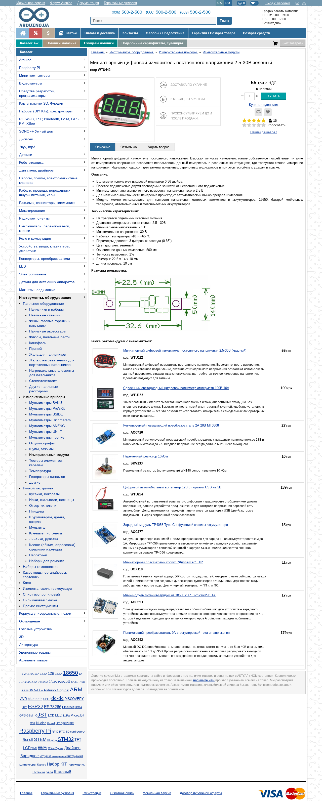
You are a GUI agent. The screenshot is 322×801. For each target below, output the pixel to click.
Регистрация (92, 793)
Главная (26, 793)
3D (21, 637)
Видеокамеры (30, 83)
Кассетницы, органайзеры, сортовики (45, 574)
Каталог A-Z (29, 43)
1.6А (31, 673)
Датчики (25, 155)
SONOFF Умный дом (36, 131)
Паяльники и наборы (46, 309)
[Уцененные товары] (48, 33)
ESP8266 (52, 707)
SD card (71, 731)
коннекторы (27, 764)
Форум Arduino (61, 3)
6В (76, 682)
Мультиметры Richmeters (50, 420)
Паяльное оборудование (43, 304)
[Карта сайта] (304, 3)
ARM (76, 689)
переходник (76, 764)
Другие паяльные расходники (43, 389)
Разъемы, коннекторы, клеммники (47, 203)
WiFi (42, 747)
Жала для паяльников (47, 354)
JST (42, 714)
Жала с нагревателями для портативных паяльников (51, 362)
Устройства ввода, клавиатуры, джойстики (44, 248)
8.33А (25, 690)
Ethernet (68, 707)
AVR (23, 699)
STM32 (66, 739)
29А (45, 682)
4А (59, 681)
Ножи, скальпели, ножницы (51, 500)
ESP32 (35, 706)
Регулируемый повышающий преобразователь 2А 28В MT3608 (171, 425)
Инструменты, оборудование (45, 298)
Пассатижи (38, 555)
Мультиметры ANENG (47, 426)
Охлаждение (29, 621)
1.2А (24, 673)
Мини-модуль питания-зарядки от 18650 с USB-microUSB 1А (169, 595)
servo (80, 731)
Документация (88, 3)
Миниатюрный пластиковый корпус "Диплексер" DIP (163, 562)
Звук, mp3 (27, 147)
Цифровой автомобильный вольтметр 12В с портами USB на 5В (172, 487)
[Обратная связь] (298, 3)
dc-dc (57, 698)
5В (67, 681)
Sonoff (28, 740)
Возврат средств (256, 33)
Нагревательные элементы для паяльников (51, 372)
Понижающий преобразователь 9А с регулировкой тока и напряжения (176, 633)
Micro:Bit (77, 715)
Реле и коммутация (35, 238)
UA (219, 3)
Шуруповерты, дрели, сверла (47, 519)
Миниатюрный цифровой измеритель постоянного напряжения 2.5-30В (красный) (184, 350)
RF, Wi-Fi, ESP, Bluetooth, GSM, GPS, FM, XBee (49, 121)
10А (36, 673)
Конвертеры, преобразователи (44, 259)
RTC (62, 731)
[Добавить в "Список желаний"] (268, 112)
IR (35, 715)
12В (51, 673)
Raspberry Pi (29, 68)
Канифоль (37, 343)
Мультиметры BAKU (45, 403)
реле (49, 772)
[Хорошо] (259, 125)
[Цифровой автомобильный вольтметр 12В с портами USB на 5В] (105, 498)
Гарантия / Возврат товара (213, 33)
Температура (40, 471)
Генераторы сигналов (47, 477)
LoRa (66, 715)
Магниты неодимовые (37, 290)
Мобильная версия (30, 3)
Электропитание (32, 274)
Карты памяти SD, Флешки (41, 103)
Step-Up (52, 740)
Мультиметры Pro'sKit (47, 408)
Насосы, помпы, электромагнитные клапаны (48, 180)
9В (31, 690)
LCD (51, 715)
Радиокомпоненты (34, 218)
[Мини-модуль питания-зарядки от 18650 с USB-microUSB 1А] (105, 605)
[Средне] (254, 125)
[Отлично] (263, 125)
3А (55, 681)
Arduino (25, 60)
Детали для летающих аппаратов (46, 282)
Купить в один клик (263, 105)
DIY (24, 707)
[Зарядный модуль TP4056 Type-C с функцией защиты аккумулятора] (105, 535)
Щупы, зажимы (41, 449)
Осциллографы (42, 443)
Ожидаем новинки (99, 43)
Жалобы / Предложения (165, 33)
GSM (29, 715)
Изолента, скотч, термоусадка (47, 588)
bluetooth (35, 699)
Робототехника (31, 162)
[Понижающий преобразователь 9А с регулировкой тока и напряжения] (105, 643)
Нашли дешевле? (263, 132)
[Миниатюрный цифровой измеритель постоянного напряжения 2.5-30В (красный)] (105, 361)
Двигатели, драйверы (36, 170)
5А (63, 681)
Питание (38, 772)
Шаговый (62, 772)
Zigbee (59, 748)
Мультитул (37, 527)
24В (40, 681)
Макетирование (32, 210)
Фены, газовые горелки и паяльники (49, 323)
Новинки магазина (61, 43)
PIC (71, 723)
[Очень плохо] (244, 125)
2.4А (28, 682)
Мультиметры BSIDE (46, 414)
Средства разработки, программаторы (37, 93)
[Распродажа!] (35, 33)
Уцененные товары (35, 652)
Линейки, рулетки (43, 539)
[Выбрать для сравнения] (258, 112)
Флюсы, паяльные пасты (49, 337)
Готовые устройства (35, 629)
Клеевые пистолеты (45, 533)
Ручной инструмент (39, 488)
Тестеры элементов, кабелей (46, 462)
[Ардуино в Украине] (22, 33)
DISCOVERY (74, 699)
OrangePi (62, 723)
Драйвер (72, 748)
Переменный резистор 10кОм (145, 456)
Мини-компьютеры (34, 75)
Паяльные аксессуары (47, 331)
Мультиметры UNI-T (45, 432)
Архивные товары (33, 660)
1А (80, 673)
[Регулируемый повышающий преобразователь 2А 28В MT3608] (105, 436)
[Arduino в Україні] (38, 17)
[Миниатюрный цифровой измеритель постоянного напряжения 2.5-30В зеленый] (122, 109)
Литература (28, 645)
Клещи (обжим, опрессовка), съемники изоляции (52, 547)
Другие (35, 482)
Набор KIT (57, 764)
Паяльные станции (44, 315)
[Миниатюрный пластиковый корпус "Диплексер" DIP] (105, 572)
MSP (32, 723)
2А (51, 682)
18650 (70, 673)
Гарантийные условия (120, 3)
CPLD (47, 698)
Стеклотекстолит (43, 381)
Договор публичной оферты (201, 793)
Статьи (71, 33)
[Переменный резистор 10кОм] (105, 467)
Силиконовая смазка (40, 600)
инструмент (74, 756)
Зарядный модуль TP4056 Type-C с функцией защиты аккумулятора (175, 525)
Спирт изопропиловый (41, 594)
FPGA (78, 707)
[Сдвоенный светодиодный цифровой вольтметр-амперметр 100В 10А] (105, 398)
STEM (40, 739)
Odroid (51, 723)
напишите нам (204, 680)
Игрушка (45, 756)
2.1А (21, 681)
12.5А (43, 673)
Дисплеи (26, 139)
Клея (27, 583)
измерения (59, 756)
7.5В (82, 682)
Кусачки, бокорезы (44, 494)
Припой (35, 349)
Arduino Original (56, 690)
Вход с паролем (277, 3)
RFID (55, 731)
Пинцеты (36, 511)
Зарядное (29, 756)
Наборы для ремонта (46, 561)
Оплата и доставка (100, 33)
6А (72, 681)
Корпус (41, 764)
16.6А (58, 673)
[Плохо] (249, 125)
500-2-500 (127, 12)
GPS (22, 715)
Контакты (130, 33)
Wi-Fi (34, 748)
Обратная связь (122, 793)
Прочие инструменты (40, 606)
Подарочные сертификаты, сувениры (152, 43)
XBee (51, 748)
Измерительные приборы (44, 397)
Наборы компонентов (40, 567)
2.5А (34, 681)
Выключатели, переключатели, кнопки (44, 228)
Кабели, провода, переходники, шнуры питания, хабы (45, 192)
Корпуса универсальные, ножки (45, 613)
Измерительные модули (49, 455)
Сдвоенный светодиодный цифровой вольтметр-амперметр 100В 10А (176, 388)
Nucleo (41, 723)
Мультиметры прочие (46, 437)
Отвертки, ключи (42, 505)
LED (22, 266)
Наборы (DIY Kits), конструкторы (45, 111)
